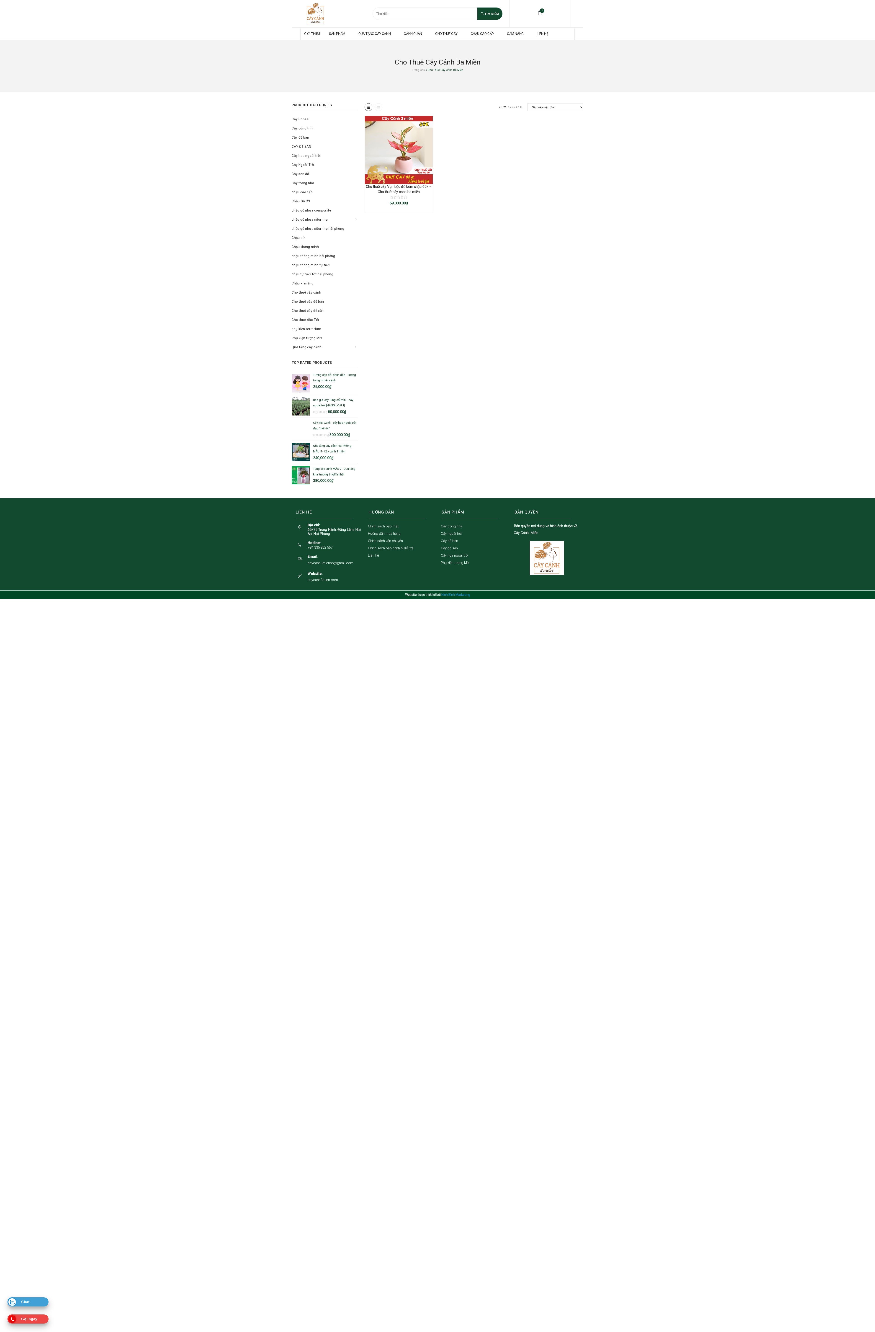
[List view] (378, 107)
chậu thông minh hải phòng (313, 256)
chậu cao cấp (302, 192)
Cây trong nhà (303, 183)
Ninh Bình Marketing (455, 594)
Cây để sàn (449, 548)
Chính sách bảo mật (383, 526)
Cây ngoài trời (451, 534)
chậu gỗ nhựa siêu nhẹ (310, 219)
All (522, 107)
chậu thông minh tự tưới (311, 265)
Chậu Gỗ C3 (301, 201)
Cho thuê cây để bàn (308, 301)
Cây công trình (303, 128)
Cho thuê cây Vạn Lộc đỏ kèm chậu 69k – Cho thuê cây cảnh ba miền (399, 189)
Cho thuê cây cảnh (306, 292)
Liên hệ (373, 555)
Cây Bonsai (300, 119)
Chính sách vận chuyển (385, 541)
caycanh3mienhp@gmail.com (330, 563)
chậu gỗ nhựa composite (311, 210)
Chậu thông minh (305, 247)
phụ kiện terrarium (306, 329)
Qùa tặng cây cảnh (307, 347)
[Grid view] (368, 107)
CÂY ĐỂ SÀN (301, 146)
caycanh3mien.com (323, 580)
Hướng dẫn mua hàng (384, 534)
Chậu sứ (298, 238)
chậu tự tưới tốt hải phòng (312, 274)
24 (515, 107)
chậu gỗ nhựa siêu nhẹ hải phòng (318, 228)
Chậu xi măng (303, 283)
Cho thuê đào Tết (305, 320)
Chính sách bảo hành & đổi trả (391, 548)
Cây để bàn (300, 137)
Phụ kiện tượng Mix (307, 338)
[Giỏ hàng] (540, 12)
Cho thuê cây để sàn (308, 310)
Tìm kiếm (491, 13)
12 (509, 107)
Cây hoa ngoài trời (306, 155)
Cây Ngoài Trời (303, 165)
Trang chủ (418, 70)
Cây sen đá (300, 174)
